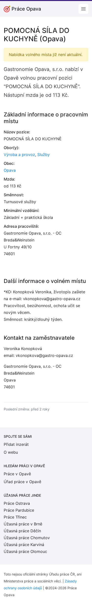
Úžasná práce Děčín (22, 530)
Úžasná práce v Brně (23, 523)
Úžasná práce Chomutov (27, 537)
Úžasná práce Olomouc (25, 551)
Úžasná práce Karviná (24, 544)
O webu (11, 452)
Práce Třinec (15, 517)
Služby (43, 154)
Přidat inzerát (16, 444)
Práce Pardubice (19, 510)
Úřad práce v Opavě (22, 481)
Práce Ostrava (17, 503)
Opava (10, 170)
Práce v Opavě (17, 473)
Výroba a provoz (19, 154)
